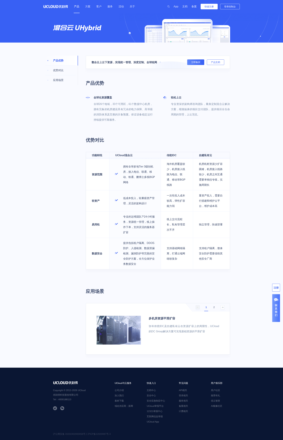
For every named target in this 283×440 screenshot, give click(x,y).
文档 (185, 6)
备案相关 (183, 406)
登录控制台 (230, 6)
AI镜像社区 (216, 406)
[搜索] (168, 6)
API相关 (183, 390)
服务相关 (183, 400)
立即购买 (195, 62)
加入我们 (119, 395)
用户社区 (215, 390)
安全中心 (151, 395)
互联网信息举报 (155, 416)
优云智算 (215, 400)
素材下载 (119, 400)
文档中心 (151, 390)
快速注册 (209, 6)
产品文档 (215, 62)
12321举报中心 (154, 411)
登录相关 (183, 395)
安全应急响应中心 (156, 400)
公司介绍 (119, 390)
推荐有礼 (215, 395)
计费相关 (183, 411)
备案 (194, 6)
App (176, 6)
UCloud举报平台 (155, 406)
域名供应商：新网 (124, 406)
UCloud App (153, 421)
